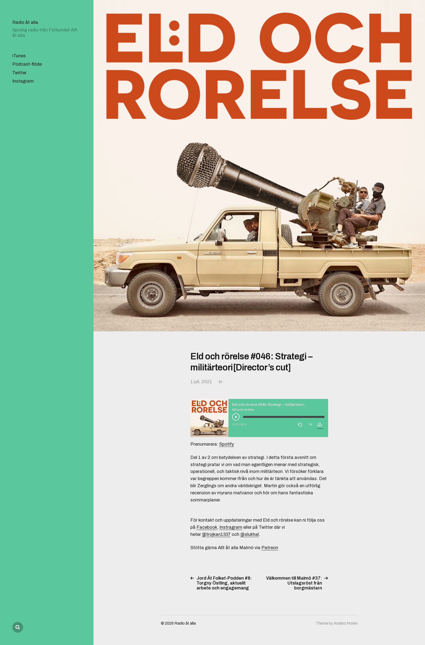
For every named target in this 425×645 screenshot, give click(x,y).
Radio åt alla (25, 22)
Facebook (207, 527)
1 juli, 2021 (201, 381)
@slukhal (249, 534)
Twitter (19, 72)
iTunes (19, 55)
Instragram (230, 527)
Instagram (23, 81)
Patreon (269, 547)
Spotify (226, 444)
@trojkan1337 (216, 534)
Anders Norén (346, 623)
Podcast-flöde (27, 64)
